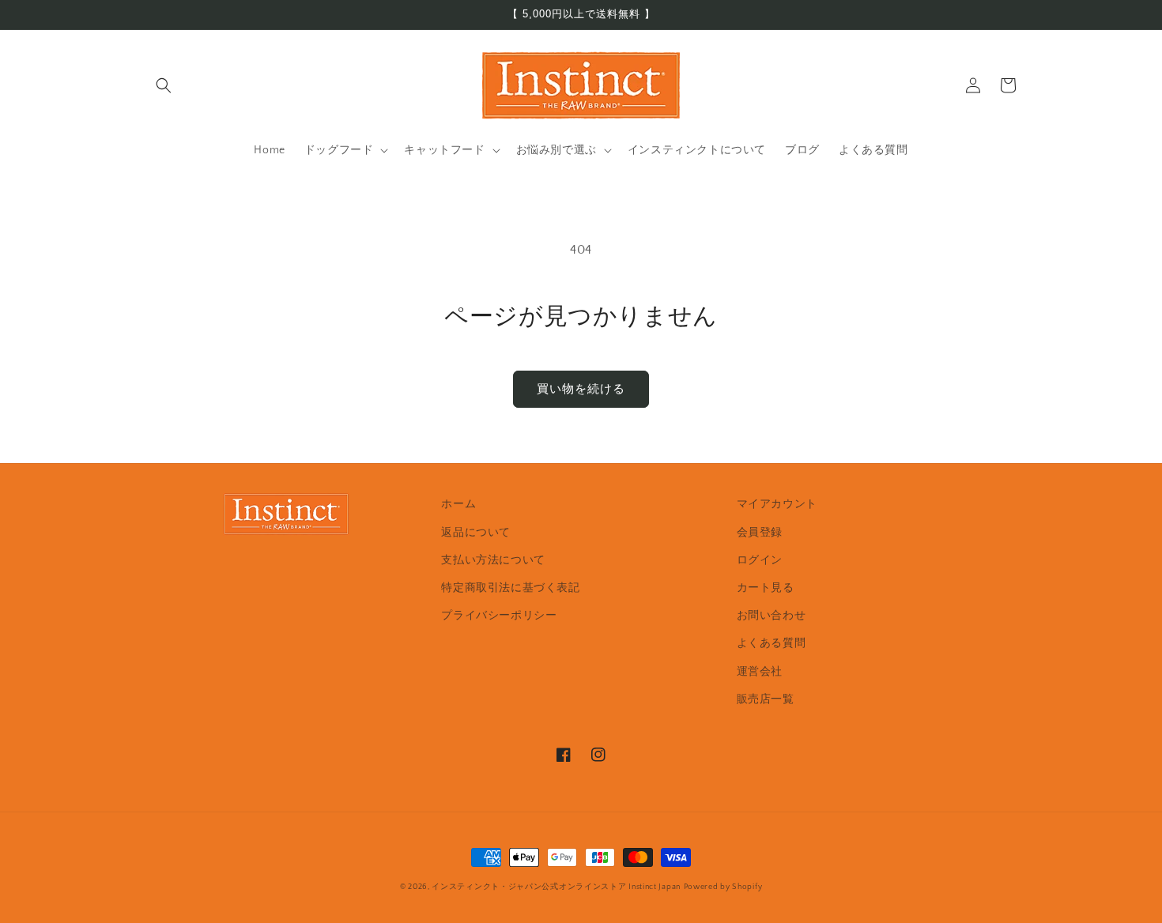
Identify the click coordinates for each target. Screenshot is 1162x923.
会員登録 (760, 532)
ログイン (760, 560)
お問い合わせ (771, 615)
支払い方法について (493, 560)
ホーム (458, 504)
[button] (163, 85)
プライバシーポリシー (498, 615)
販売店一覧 (765, 699)
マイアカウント (777, 504)
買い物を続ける (581, 389)
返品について (476, 532)
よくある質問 (771, 643)
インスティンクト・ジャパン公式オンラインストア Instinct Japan (556, 887)
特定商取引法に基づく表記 (510, 588)
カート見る (765, 588)
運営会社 (760, 671)
